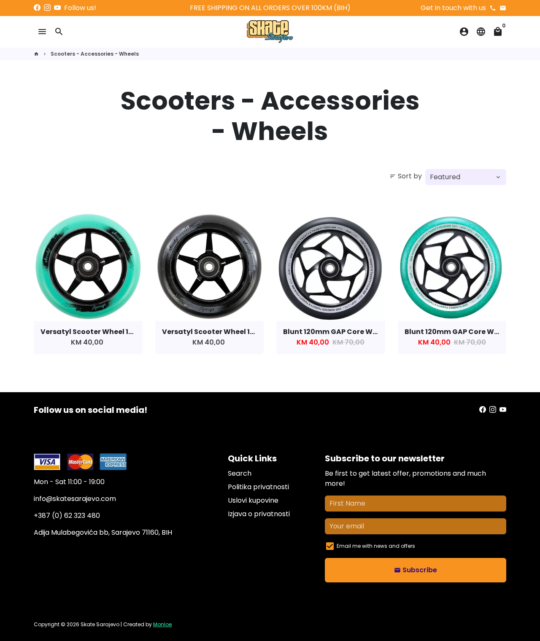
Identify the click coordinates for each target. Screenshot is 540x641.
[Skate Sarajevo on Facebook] (37, 8)
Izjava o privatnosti (259, 514)
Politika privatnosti (258, 487)
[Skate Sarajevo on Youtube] (57, 8)
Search (239, 473)
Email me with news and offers (376, 545)
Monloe (162, 624)
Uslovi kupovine (253, 500)
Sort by (405, 176)
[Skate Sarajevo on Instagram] (47, 8)
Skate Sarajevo (100, 624)
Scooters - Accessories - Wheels (95, 53)
